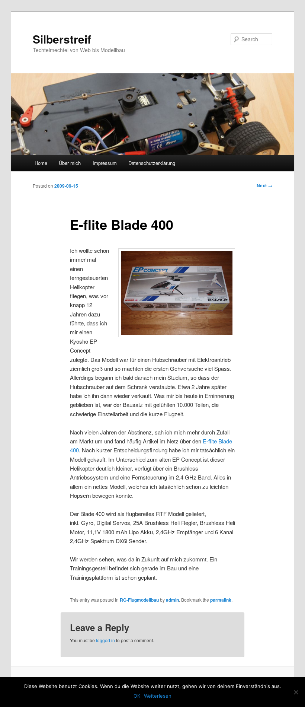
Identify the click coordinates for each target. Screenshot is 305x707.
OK (137, 696)
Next (264, 185)
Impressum (105, 162)
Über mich (70, 162)
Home (41, 162)
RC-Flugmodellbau (139, 599)
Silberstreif (62, 39)
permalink (220, 599)
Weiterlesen (157, 696)
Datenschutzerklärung (151, 162)
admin (172, 599)
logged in (105, 640)
